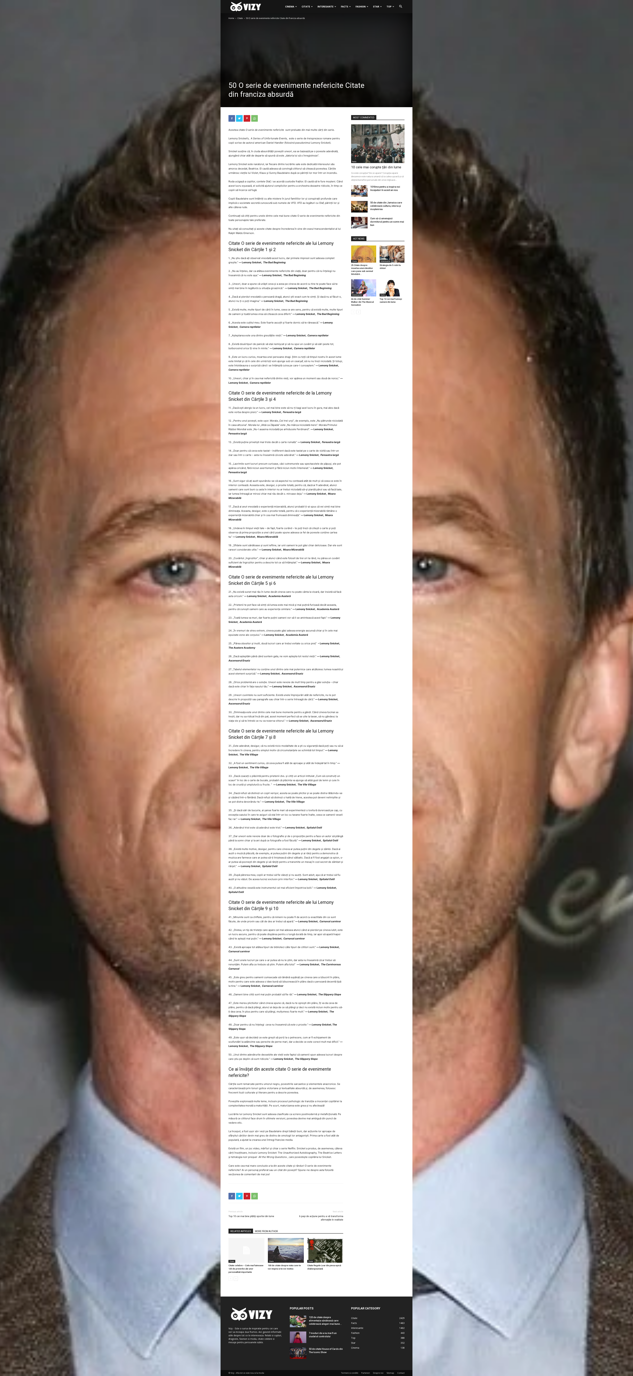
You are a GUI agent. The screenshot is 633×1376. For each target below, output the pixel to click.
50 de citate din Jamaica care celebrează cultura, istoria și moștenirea (386, 206)
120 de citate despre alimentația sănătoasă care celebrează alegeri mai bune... (325, 1320)
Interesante (325, 6)
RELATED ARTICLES (240, 1231)
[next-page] (236, 1279)
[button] (401, 6)
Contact (401, 1373)
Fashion (361, 6)
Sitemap (390, 1373)
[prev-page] (230, 1279)
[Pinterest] (247, 118)
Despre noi (378, 1373)
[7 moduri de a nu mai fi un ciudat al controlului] (298, 1337)
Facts (344, 6)
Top (389, 6)
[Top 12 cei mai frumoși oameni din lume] (392, 287)
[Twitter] (239, 118)
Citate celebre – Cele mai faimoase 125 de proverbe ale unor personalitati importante (245, 1268)
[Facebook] (231, 118)
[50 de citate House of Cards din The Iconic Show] (298, 1353)
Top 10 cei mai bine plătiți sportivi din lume (251, 1216)
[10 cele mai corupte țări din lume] (378, 143)
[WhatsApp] (254, 118)
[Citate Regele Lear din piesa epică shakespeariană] (325, 1250)
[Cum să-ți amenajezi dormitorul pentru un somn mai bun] (359, 222)
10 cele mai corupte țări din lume (376, 167)
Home (231, 18)
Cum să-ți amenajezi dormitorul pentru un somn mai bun (387, 221)
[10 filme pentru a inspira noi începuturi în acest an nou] (359, 191)
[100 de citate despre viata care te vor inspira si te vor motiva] (286, 1250)
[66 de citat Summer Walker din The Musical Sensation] (363, 287)
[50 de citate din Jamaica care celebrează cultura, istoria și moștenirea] (359, 207)
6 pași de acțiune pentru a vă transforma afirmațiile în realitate (321, 1218)
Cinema (289, 6)
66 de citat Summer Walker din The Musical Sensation (362, 302)
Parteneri (365, 1373)
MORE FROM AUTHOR (266, 1231)
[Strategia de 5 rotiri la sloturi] (392, 254)
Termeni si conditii (349, 1373)
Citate (306, 6)
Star (376, 6)
